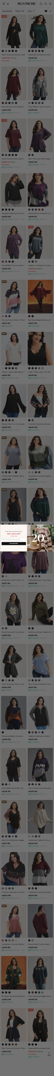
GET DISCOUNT (14, 543)
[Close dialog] (53, 526)
